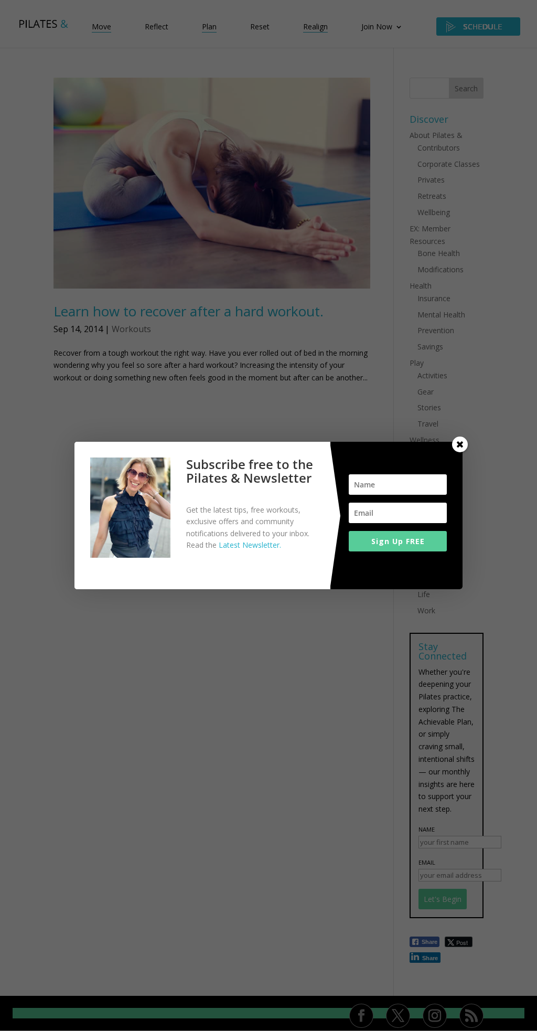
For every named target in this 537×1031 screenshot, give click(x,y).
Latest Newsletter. (250, 545)
